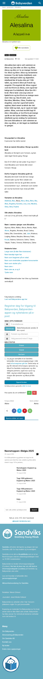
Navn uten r (9, 266)
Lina (24, 204)
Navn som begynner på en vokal (17, 257)
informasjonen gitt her (19, 363)
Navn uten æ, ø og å (12, 269)
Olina (6, 207)
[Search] (40, 3)
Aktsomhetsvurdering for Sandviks (15, 583)
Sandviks (5, 547)
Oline (11, 207)
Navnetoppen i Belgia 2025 (19, 451)
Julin (28, 234)
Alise (6, 204)
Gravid (21, 350)
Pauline (16, 207)
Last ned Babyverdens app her (16, 299)
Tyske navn (9, 272)
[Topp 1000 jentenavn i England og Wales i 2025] (10, 490)
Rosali (7, 240)
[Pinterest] (24, 411)
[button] (4, 3)
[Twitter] (19, 411)
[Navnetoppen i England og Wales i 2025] (10, 469)
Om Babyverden (8, 631)
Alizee (7, 231)
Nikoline (34, 204)
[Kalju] (10, 500)
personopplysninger (9, 578)
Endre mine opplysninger (11, 649)
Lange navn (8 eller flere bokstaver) (18, 252)
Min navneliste (23, 48)
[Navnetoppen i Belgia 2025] (21, 435)
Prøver (21, 345)
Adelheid (8, 201)
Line (28, 204)
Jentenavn (10, 7)
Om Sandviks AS (8, 638)
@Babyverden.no (21, 521)
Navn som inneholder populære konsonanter (21, 260)
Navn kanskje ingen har (13, 255)
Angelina (12, 204)
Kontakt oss (6, 642)
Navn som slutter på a (13, 263)
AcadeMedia (23, 554)
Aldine (7, 404)
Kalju (18, 499)
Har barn (21, 354)
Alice (23, 201)
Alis (35, 201)
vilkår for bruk (26, 386)
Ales (13, 201)
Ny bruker (5, 645)
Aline (32, 201)
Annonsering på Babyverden (12, 635)
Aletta (36, 404)
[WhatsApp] (30, 411)
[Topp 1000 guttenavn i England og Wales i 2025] (10, 480)
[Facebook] (14, 411)
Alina (27, 201)
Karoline (19, 204)
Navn (4, 7)
